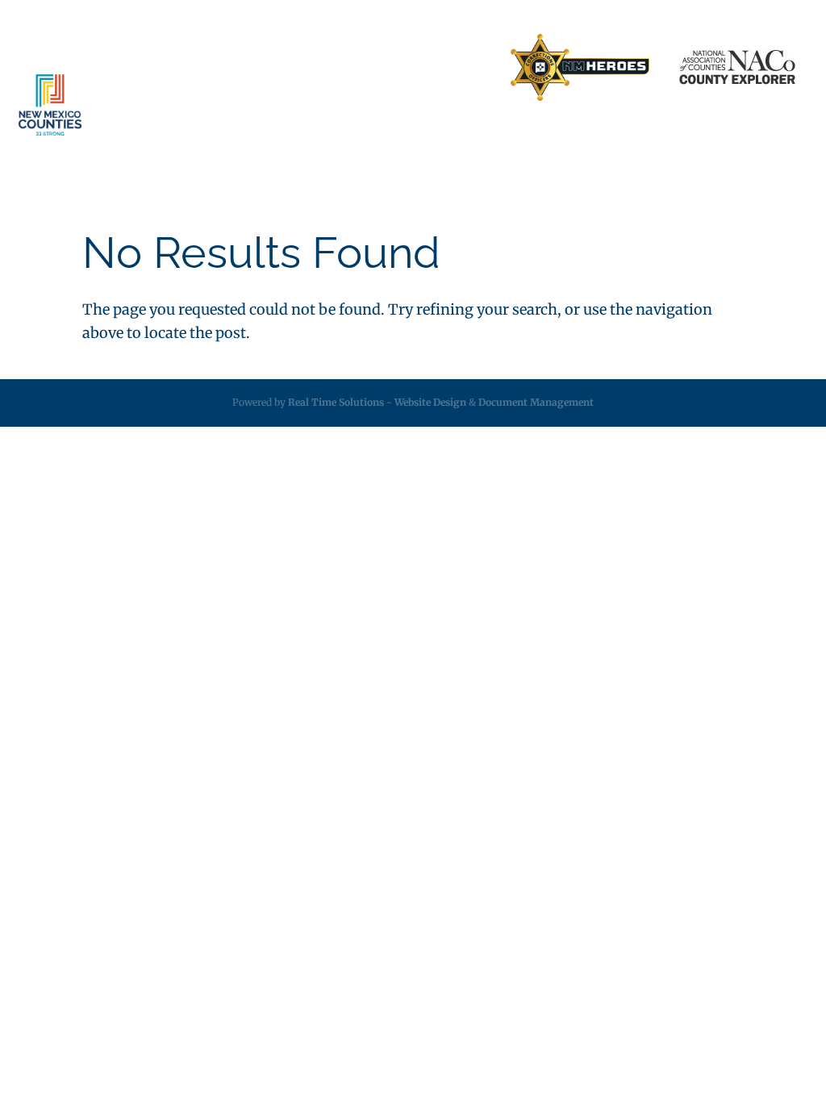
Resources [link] (508, 137)
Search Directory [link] (444, 67)
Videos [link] (733, 137)
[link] (580, 68)
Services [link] (267, 137)
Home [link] (166, 67)
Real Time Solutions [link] (336, 402)
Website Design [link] (430, 402)
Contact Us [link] (349, 67)
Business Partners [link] (251, 67)
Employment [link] (591, 137)
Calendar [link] (670, 137)
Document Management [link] (536, 402)
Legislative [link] (430, 137)
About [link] (191, 137)
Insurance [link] (353, 137)
